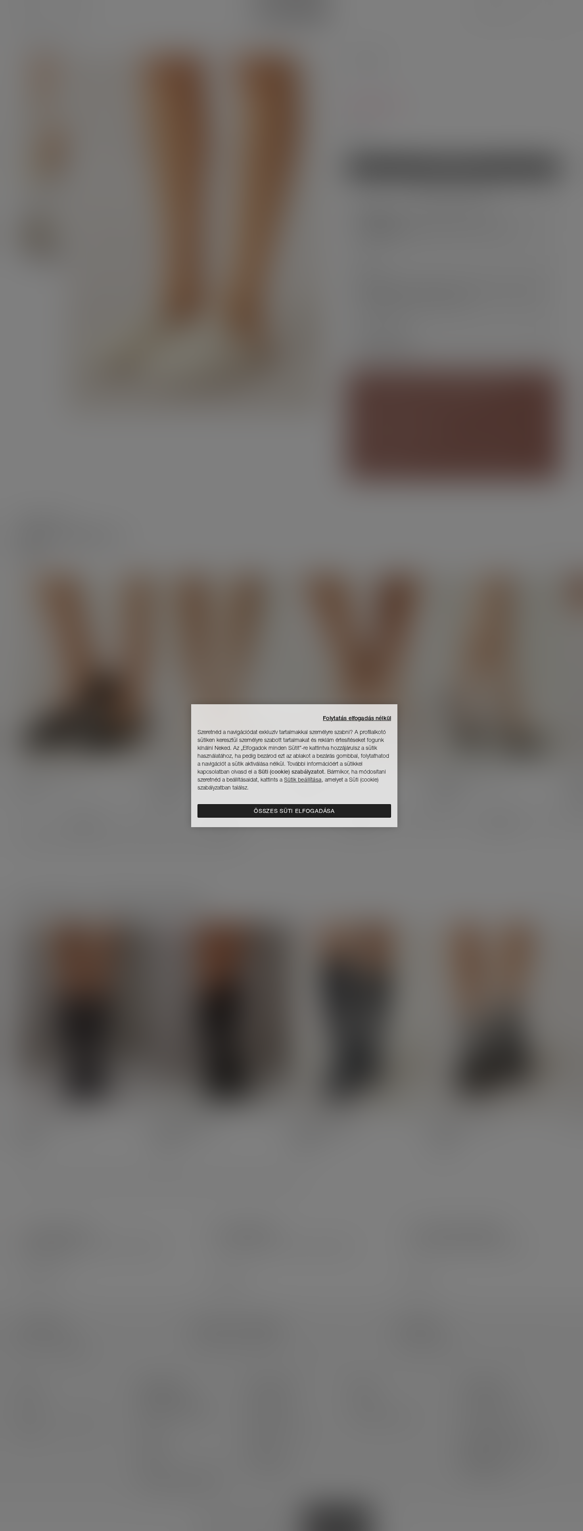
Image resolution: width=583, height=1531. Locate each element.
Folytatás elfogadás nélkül (357, 718)
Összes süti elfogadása (294, 810)
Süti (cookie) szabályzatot (291, 771)
